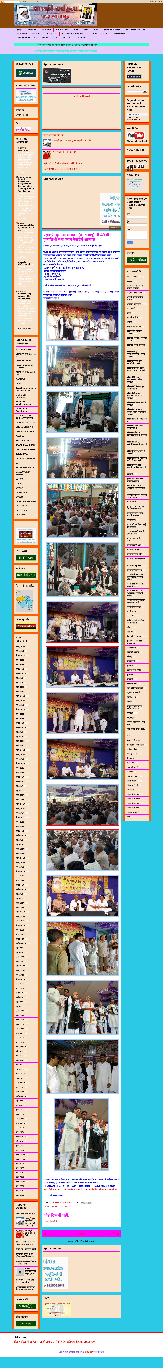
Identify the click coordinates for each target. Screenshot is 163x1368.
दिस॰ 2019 (20, 925)
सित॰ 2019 (20, 912)
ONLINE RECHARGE (25, 449)
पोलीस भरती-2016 (134, 670)
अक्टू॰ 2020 (20, 970)
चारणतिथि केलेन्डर (134, 607)
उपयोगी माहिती (132, 317)
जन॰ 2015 (20, 660)
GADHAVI (20, 379)
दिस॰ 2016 (20, 763)
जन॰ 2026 (20, 1186)
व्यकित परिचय (132, 749)
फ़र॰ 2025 (20, 1168)
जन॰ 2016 (20, 714)
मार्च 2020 (20, 939)
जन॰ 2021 (20, 984)
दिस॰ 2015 (20, 709)
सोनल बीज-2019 (133, 803)
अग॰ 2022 (20, 1065)
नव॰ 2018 (20, 867)
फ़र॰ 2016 (20, 718)
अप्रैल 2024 (21, 1137)
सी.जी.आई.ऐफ (132, 781)
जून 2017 (19, 790)
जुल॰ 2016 (20, 741)
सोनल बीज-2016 (133, 794)
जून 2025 (19, 1173)
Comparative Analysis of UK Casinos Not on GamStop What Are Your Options (26, 186)
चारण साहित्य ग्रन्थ (134, 570)
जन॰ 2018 (20, 822)
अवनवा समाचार (57, 1206)
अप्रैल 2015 (21, 673)
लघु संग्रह (130, 717)
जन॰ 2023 (20, 1087)
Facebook (20, 436)
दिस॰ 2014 (20, 655)
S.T (17, 463)
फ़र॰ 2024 (20, 1132)
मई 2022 (19, 1051)
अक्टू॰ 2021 (20, 1024)
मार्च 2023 (20, 1092)
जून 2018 (19, 844)
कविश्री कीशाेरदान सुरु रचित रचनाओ (135, 387)
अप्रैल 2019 (21, 889)
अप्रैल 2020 (21, 943)
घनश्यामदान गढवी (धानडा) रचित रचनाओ (137, 496)
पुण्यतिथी (130, 666)
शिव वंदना (130, 758)
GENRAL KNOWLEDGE (27, 38)
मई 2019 (19, 894)
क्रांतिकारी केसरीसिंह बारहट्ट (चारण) (135, 480)
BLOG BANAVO (23, 440)
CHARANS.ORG (23, 361)
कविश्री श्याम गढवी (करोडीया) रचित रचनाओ (136, 466)
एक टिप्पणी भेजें (52, 1221)
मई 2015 (19, 678)
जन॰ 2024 (20, 1128)
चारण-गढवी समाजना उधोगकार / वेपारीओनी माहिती (135, 593)
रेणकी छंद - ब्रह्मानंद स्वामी (26, 1249)
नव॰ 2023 (20, 1119)
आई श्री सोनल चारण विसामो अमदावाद (135, 287)
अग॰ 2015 (20, 691)
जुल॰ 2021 (20, 1011)
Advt (129, 817)
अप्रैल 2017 (21, 781)
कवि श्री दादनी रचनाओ (136, 345)
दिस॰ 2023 (20, 1123)
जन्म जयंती (131, 616)
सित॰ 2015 (20, 696)
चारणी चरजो (131, 611)
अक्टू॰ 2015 (20, 700)
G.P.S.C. (19, 483)
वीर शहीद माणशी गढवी (135, 745)
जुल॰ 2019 (20, 903)
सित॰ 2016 (20, 750)
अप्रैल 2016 (21, 727)
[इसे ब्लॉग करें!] (84, 1203)
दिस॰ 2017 (20, 817)
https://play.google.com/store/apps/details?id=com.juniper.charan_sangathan (80, 1189)
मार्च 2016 (20, 723)
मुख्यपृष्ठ (19, 30)
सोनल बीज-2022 (133, 808)
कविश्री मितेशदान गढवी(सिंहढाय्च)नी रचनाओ (137, 433)
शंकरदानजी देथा (133, 754)
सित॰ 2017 (20, 804)
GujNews (22, 291)
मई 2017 (19, 786)
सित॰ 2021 (20, 1020)
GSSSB (19, 497)
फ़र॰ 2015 (20, 664)
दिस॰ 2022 (20, 1083)
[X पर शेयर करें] (86, 1203)
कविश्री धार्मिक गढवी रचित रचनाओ (135, 427)
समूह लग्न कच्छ (132, 776)
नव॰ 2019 (20, 921)
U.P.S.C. (19, 479)
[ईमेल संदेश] (77, 1202)
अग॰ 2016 (20, 745)
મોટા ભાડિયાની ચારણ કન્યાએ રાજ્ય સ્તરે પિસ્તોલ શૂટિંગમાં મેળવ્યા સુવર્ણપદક (54, 1341)
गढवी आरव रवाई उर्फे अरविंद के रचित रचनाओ (136, 486)
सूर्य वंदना (130, 790)
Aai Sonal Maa (25, 328)
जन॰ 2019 (20, 876)
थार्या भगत (131, 632)
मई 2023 (19, 1101)
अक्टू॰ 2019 (20, 916)
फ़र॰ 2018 (20, 826)
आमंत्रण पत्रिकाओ (134, 304)
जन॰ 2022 (20, 1038)
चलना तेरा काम (23, 150)
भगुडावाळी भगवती (133, 692)
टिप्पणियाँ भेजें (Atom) (86, 1241)
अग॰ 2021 (20, 1015)
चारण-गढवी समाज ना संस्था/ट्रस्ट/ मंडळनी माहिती (135, 576)
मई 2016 (19, 732)
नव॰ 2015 (20, 705)
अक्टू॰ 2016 (20, 754)
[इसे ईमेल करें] (82, 1203)
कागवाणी (130, 474)
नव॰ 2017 (20, 813)
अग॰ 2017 (20, 799)
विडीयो (96, 30)
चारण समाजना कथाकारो (136, 559)
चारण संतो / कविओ (62, 102)
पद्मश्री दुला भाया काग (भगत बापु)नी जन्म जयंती (72, 140)
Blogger (89, 1352)
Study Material (119, 34)
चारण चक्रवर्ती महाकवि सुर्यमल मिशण (136, 532)
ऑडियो (86, 30)
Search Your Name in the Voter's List (26, 389)
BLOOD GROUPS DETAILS (73, 34)
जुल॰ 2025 (20, 1177)
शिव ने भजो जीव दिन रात (53, 135)
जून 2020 (19, 952)
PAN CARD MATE (24, 515)
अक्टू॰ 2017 (20, 808)
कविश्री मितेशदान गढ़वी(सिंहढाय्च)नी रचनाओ (137, 443)
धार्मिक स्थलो (132, 648)
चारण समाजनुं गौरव (134, 565)
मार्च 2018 (20, 831)
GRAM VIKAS (22, 492)
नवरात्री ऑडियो (133, 652)
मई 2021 (19, 1002)
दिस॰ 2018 (20, 871)
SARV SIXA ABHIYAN (26, 501)
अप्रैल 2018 (21, 835)
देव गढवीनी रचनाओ (134, 636)
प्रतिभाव (130, 675)
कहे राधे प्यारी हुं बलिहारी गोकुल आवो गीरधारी (61, 169)
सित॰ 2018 (20, 858)
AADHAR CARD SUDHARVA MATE (24, 417)
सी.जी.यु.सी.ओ (132, 785)
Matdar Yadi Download (21, 396)
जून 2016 (19, 736)
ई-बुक (76, 30)
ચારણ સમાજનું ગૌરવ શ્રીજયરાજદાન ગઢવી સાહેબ (26, 227)
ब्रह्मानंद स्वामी (132, 684)
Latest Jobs (81, 38)
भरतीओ (130, 701)
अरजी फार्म (35, 34)
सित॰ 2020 (20, 966)
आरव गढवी (131, 308)
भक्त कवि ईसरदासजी (135, 688)
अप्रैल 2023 (21, 1096)
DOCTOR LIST (51, 34)
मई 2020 (19, 948)
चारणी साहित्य (32, 30)
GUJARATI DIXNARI (25, 431)
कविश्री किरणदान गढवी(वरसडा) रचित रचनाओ (134, 379)
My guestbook (22, 115)
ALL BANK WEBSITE (26, 458)
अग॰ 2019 (20, 907)
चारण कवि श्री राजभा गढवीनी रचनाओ (135, 514)
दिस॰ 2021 (20, 1033)
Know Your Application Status (24, 403)
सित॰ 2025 (20, 1182)
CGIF (18, 383)
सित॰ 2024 (20, 1155)
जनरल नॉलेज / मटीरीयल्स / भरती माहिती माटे (73, 117)
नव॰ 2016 (20, 759)
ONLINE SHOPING (24, 427)
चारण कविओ (131, 520)
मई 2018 (19, 840)
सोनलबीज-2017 (133, 812)
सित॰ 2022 (20, 1069)
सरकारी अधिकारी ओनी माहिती (135, 30)
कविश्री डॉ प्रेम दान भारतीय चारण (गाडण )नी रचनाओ (136, 411)
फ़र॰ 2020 (20, 934)
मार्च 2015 (20, 669)
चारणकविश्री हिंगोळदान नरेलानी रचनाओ (136, 601)
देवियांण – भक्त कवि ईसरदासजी (134, 642)
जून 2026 (19, 1191)
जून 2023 (19, 1105)
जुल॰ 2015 (20, 687)
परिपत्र (129, 656)
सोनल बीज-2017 (133, 799)
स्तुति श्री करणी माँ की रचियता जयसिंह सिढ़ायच (62, 163)
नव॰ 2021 (20, 1029)
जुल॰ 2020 (20, 957)
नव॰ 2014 (20, 651)
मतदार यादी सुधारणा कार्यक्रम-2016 (134, 707)
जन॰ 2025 (20, 1164)
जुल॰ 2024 (20, 1146)
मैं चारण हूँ (22, 148)
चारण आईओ (46, 30)
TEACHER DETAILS (98, 34)
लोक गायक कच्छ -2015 (136, 729)
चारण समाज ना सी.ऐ (134, 554)
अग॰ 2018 (20, 853)
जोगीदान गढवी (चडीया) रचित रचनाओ (70, 112)
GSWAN (19, 488)
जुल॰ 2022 (20, 1060)
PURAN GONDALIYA (25, 422)
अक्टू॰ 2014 (20, 646)
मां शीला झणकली (24, 264)
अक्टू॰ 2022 (20, 1074)
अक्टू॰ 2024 (20, 1159)
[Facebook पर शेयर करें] (88, 1203)
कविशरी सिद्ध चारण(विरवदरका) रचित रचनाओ (136, 354)
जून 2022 (19, 1056)
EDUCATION (21, 506)
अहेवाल (68, 1206)
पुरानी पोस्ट (114, 1233)
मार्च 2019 (20, 885)
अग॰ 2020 (20, 961)
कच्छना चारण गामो (134, 326)
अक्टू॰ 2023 (20, 1114)
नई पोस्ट (47, 1233)
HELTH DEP (21, 510)
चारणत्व (21, 223)
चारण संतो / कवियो (62, 30)
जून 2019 (19, 898)
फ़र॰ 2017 (20, 772)
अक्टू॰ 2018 (20, 862)
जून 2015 (19, 682)
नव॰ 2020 (20, 975)
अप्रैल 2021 (21, 997)
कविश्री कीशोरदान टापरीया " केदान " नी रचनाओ (135, 395)
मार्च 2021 (20, 993)
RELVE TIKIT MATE (25, 467)
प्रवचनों (130, 679)
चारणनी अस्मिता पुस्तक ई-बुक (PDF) (30, 1271)
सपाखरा (130, 772)
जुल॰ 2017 (20, 795)
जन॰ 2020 (20, 930)
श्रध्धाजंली (131, 763)
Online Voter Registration (21, 410)
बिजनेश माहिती (22, 34)
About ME (67, 38)
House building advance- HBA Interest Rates (24, 296)
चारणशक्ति (22, 262)
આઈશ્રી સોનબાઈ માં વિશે (64, 152)
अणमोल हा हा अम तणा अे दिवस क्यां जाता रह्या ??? (25, 1288)
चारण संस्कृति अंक (134, 545)
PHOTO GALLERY (49, 38)
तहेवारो (129, 627)
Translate (135, 119)
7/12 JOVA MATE (23, 349)
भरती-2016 (131, 697)
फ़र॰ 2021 (20, 988)
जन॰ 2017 (20, 768)
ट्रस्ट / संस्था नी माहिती (112, 30)
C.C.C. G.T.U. (22, 454)
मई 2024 (19, 1141)
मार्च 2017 (20, 777)
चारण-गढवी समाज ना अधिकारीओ (135, 585)
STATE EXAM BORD (25, 445)
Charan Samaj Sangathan (24, 178)
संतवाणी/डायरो (132, 767)
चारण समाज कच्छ (133, 550)
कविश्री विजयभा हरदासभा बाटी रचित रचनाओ (137, 459)
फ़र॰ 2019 (20, 880)
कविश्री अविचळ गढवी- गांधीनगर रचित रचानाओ (136, 369)
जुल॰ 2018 (20, 849)
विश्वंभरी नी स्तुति (133, 740)
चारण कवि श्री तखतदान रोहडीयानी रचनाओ (136, 507)
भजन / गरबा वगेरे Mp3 (64, 107)
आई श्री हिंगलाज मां (134, 293)
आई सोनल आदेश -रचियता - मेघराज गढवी (26, 1262)
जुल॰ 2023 (20, 1110)
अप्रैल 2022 (21, 1047)
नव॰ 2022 (20, 1078)
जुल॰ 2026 (20, 1195)
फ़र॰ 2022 (20, 1042)
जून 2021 (19, 1006)
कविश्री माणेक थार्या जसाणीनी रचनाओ (134, 362)
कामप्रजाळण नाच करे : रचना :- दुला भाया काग (25, 1243)
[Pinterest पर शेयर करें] (90, 1203)
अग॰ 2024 (20, 1150)
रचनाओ (130, 713)
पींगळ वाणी (131, 661)
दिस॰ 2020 (20, 979)
